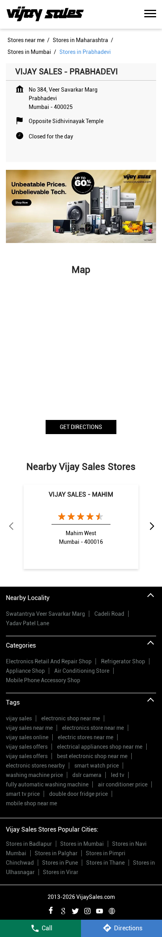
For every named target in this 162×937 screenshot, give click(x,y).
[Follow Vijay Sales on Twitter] (75, 909)
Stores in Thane (105, 863)
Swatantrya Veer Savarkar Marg (45, 614)
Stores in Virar (60, 872)
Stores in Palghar (56, 853)
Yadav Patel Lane (27, 623)
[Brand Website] (111, 909)
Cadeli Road (109, 614)
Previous (10, 526)
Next (151, 526)
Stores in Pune (60, 863)
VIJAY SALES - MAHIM (81, 494)
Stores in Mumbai (82, 844)
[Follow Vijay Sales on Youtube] (99, 909)
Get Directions (81, 427)
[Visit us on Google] (62, 909)
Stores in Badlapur (29, 844)
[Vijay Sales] (45, 14)
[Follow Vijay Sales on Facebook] (50, 909)
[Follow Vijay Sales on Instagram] (87, 909)
